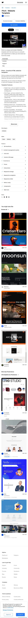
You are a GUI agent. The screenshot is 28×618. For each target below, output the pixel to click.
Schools (4, 130)
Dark (14, 139)
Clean (3, 139)
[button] (26, 2)
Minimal (8, 139)
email (24, 80)
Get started (20, 2)
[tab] (14, 59)
